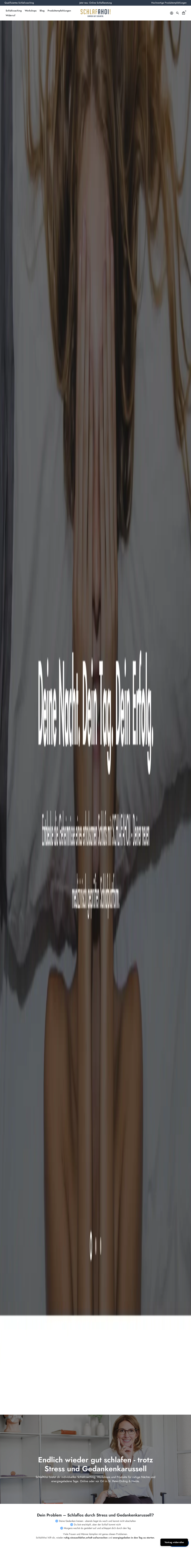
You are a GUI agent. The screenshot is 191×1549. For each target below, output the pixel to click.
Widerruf (10, 15)
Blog (42, 10)
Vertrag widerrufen (174, 1542)
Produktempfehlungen (59, 10)
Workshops (31, 10)
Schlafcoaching (14, 10)
